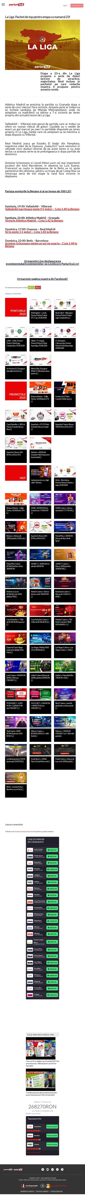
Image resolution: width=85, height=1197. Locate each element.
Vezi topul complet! (33, 1152)
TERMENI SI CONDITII (27, 1191)
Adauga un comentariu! (13, 294)
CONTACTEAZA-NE (56, 1191)
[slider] (33, 1131)
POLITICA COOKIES (42, 1191)
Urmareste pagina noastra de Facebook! (42, 278)
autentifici (32, 831)
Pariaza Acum (52, 1127)
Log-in (65, 5)
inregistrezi (18, 831)
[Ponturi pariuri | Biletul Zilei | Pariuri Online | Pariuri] (16, 5)
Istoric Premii (35, 1113)
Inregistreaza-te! (76, 5)
